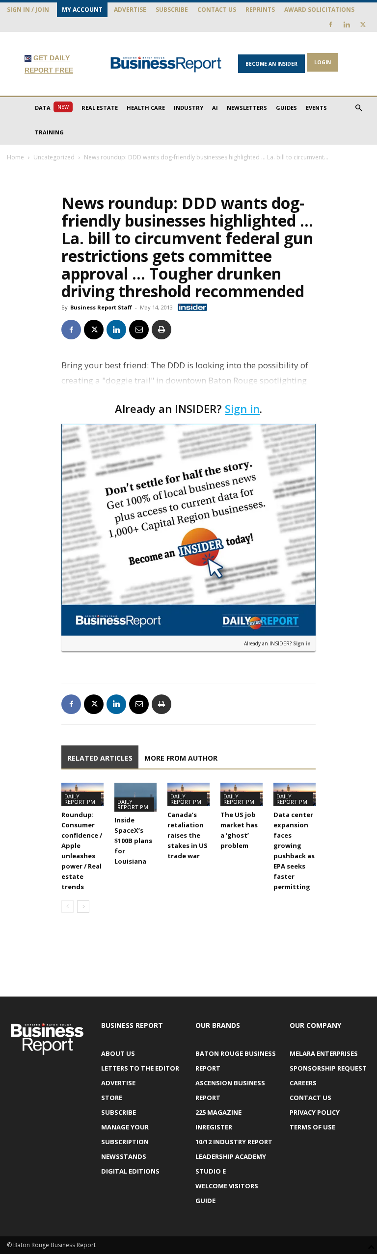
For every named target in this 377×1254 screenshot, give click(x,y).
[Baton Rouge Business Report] (166, 64)
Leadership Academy (230, 1156)
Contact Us (216, 9)
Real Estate (99, 107)
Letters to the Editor (140, 1068)
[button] (358, 108)
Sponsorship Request (328, 1068)
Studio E (210, 1171)
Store (111, 1097)
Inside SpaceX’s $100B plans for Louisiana (133, 841)
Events (316, 107)
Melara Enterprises (324, 1053)
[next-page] (83, 906)
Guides (286, 107)
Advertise (130, 9)
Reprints (260, 9)
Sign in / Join (28, 9)
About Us (118, 1053)
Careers (303, 1082)
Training (49, 132)
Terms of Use (312, 1127)
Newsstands (123, 1156)
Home (15, 157)
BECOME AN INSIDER (271, 63)
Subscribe (172, 9)
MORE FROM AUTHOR (180, 758)
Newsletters (247, 107)
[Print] (161, 329)
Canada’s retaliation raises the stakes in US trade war (187, 835)
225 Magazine (218, 1112)
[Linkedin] (346, 24)
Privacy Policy (315, 1112)
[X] (362, 24)
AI (215, 107)
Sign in (242, 408)
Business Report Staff (101, 307)
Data (52, 107)
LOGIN (322, 62)
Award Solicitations (319, 9)
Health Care (146, 107)
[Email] (139, 329)
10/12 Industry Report (233, 1141)
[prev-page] (67, 906)
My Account (82, 9)
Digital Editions (130, 1171)
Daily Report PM (79, 799)
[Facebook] (330, 24)
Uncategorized (54, 157)
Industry (188, 107)
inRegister (213, 1127)
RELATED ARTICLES (100, 758)
